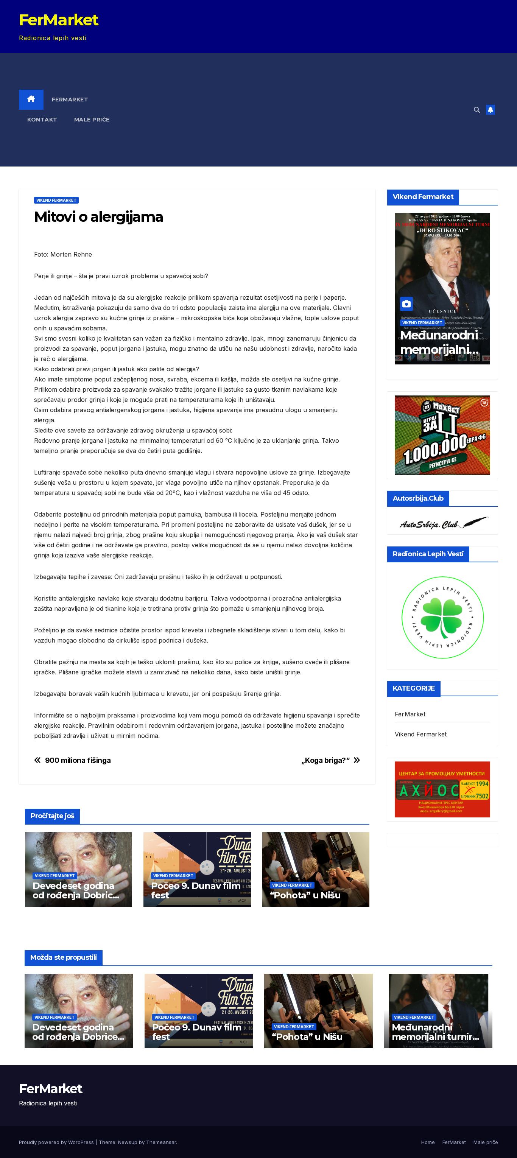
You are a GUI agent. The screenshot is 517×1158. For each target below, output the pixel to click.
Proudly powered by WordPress (57, 1142)
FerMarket (58, 20)
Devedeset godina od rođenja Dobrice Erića (75, 895)
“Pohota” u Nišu (305, 895)
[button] (477, 110)
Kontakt (42, 119)
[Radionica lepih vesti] (442, 616)
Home (428, 1142)
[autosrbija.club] (442, 521)
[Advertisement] (304, 110)
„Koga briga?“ (325, 760)
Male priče (92, 119)
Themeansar (161, 1142)
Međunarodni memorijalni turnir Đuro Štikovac (438, 356)
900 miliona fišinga (78, 760)
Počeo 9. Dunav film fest (195, 890)
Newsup (127, 1142)
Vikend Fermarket (56, 200)
